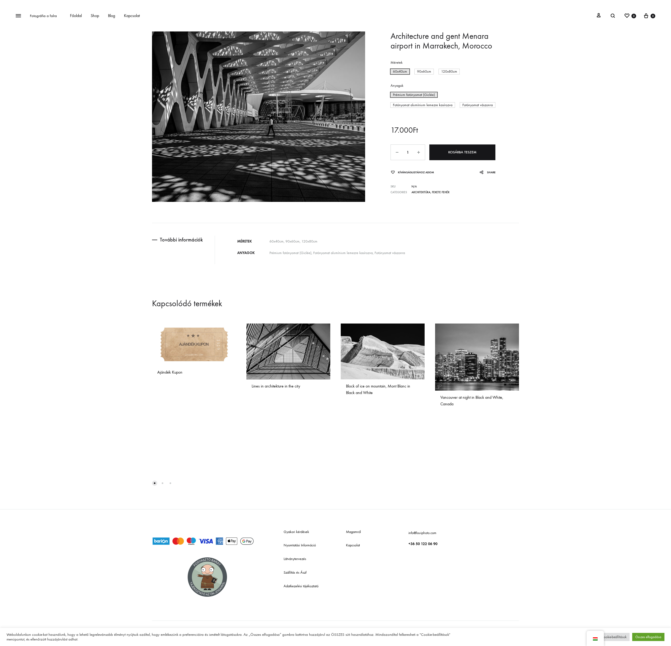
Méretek (397, 62)
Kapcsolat (132, 15)
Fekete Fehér (441, 192)
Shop (95, 15)
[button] (400, 71)
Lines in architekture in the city (276, 386)
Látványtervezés (295, 559)
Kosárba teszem (462, 152)
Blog (111, 15)
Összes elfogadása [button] (648, 637)
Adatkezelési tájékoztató (301, 586)
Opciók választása (174, 380)
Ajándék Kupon (169, 372)
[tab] (183, 240)
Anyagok (397, 85)
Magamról (353, 532)
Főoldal (76, 15)
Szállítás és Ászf (295, 572)
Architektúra (421, 192)
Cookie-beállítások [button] (614, 637)
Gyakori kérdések (296, 532)
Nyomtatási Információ (300, 545)
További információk (181, 239)
